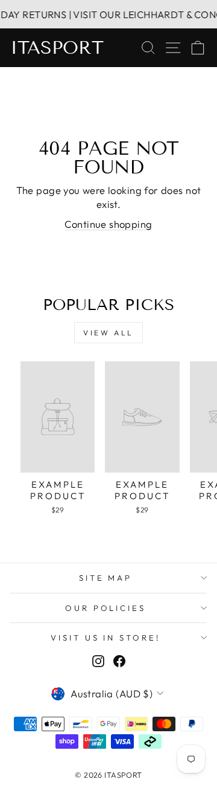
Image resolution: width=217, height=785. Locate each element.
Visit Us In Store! (106, 637)
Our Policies (105, 608)
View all (108, 332)
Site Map (106, 578)
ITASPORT (57, 48)
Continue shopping (108, 224)
